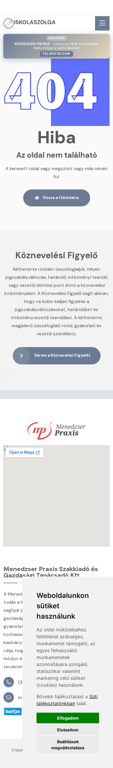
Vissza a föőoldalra (61, 197)
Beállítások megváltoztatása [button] (67, 744)
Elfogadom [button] (68, 718)
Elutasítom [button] (68, 729)
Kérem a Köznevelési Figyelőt (62, 355)
